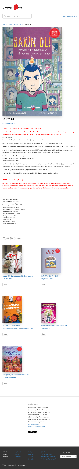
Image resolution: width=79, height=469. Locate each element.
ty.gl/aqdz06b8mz (33, 424)
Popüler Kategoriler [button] (69, 16)
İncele (5, 284)
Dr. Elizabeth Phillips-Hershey (11, 328)
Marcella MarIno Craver (9, 123)
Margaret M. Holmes (47, 279)
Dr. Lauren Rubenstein (9, 377)
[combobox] (17, 16)
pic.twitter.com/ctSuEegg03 (36, 426)
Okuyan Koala (13, 24)
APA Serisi (22, 24)
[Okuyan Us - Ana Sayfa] (12, 7)
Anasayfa (5, 24)
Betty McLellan (7, 279)
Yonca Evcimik (45, 328)
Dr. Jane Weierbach (27, 328)
